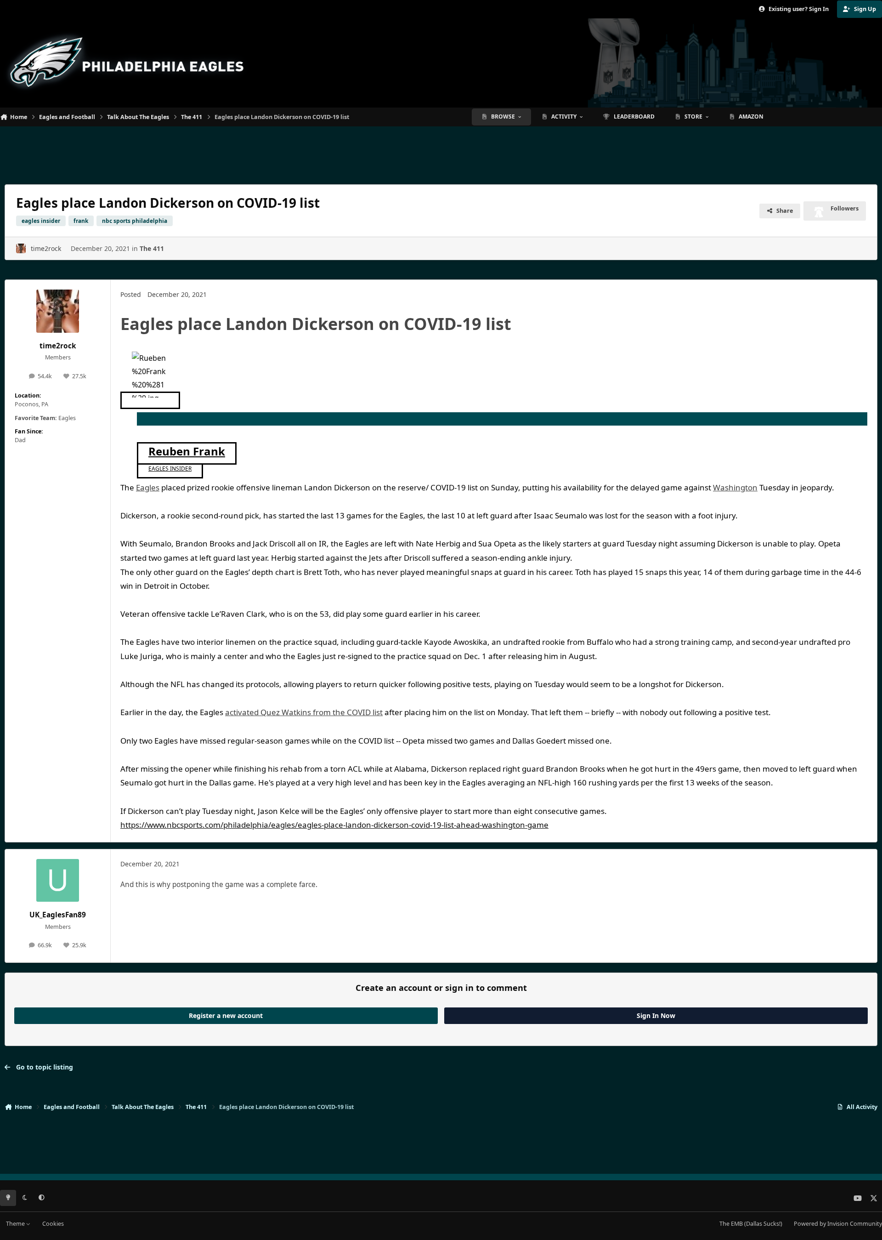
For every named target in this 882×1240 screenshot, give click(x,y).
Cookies (53, 1224)
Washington (735, 487)
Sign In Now (656, 1015)
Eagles (147, 487)
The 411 (152, 248)
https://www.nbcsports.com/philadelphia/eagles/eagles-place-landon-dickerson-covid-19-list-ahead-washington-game (334, 824)
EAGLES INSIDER (170, 468)
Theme (16, 1224)
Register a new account (226, 1015)
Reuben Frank (186, 451)
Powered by (838, 1224)
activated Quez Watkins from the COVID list (304, 712)
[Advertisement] (441, 151)
